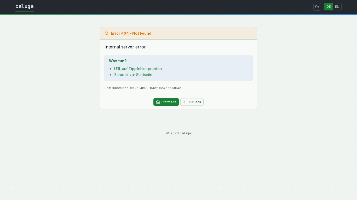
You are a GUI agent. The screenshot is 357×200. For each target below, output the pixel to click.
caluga (24, 6)
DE (328, 7)
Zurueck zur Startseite (133, 74)
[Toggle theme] (317, 7)
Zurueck (194, 102)
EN (337, 7)
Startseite (169, 102)
